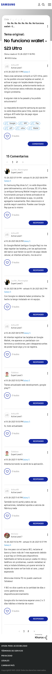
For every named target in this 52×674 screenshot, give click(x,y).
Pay (37, 123)
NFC (25, 123)
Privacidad (6, 656)
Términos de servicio (12, 651)
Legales (5, 661)
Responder (38, 223)
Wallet (35, 128)
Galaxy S (26, 72)
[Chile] (8, 4)
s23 (10, 128)
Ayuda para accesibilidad (14, 646)
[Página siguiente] (22, 162)
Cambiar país (8, 665)
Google (12, 123)
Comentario (38, 144)
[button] (43, 66)
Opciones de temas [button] (43, 26)
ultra (23, 128)
